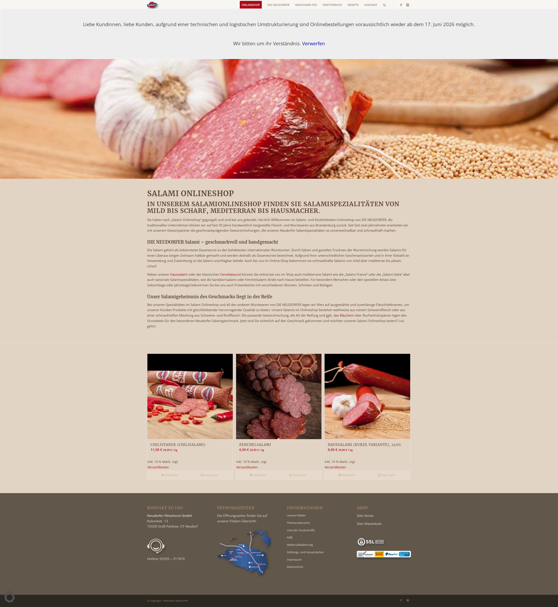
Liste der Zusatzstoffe (301, 530)
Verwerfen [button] (313, 43)
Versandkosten (158, 467)
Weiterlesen (171, 475)
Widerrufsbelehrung (300, 545)
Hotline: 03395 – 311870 (166, 558)
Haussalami (179, 274)
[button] (9, 597)
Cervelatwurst (230, 274)
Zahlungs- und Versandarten (305, 552)
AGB (289, 537)
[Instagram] (407, 5)
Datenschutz (295, 567)
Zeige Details (210, 475)
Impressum (294, 559)
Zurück (153, 402)
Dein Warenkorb (369, 523)
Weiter (404, 402)
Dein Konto (365, 515)
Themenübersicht (298, 523)
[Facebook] (401, 5)
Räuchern (347, 315)
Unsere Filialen (296, 515)
